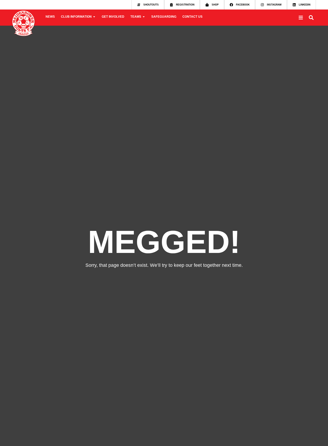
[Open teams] (143, 16)
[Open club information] (94, 16)
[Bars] (300, 17)
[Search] (311, 17)
